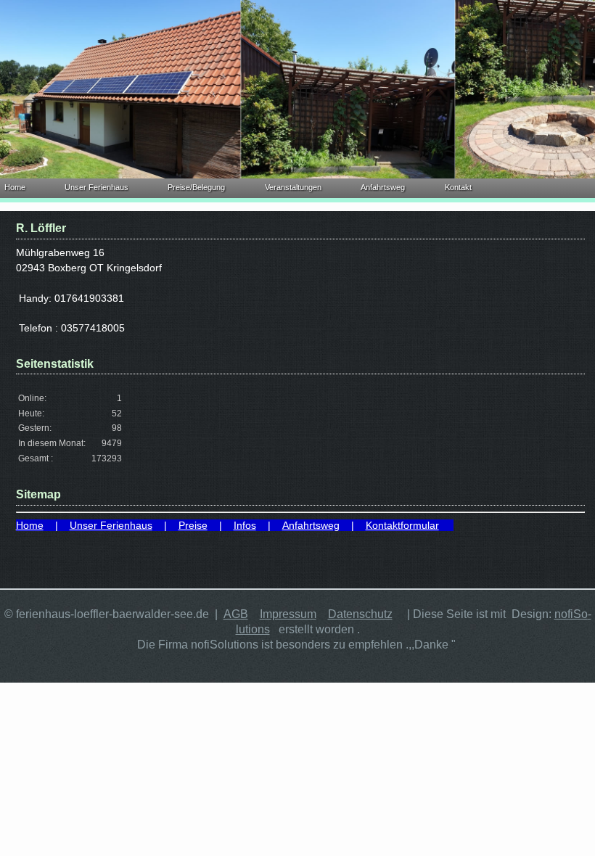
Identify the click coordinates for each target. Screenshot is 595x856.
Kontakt (458, 187)
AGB (235, 614)
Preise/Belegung (196, 187)
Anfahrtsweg (383, 187)
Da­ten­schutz (360, 614)
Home (14, 187)
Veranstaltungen (293, 187)
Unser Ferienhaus (96, 187)
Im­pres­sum (288, 614)
